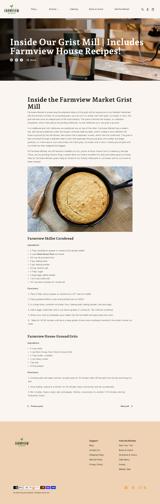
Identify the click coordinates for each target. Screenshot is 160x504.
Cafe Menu (124, 459)
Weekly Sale (124, 469)
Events (122, 464)
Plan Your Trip (126, 445)
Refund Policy (95, 459)
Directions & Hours (128, 455)
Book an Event (126, 450)
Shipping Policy (96, 455)
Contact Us (94, 450)
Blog (91, 445)
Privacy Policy (96, 464)
